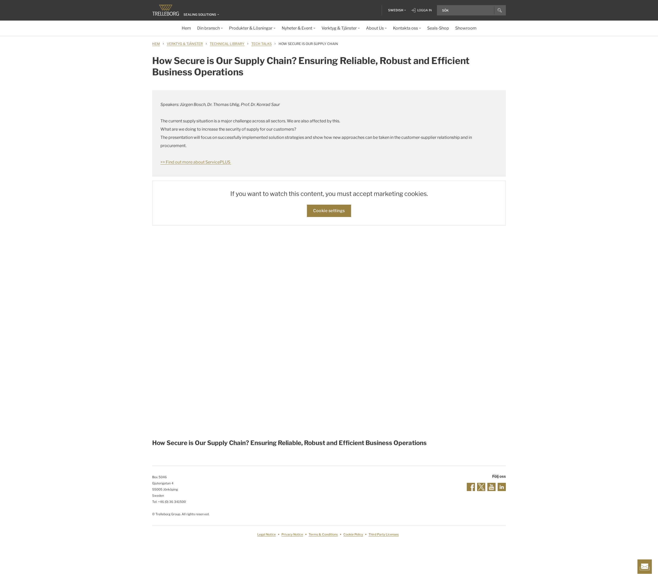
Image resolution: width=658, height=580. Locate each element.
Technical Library (227, 44)
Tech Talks (261, 44)
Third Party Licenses (384, 534)
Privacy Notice (292, 534)
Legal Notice (266, 534)
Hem (156, 44)
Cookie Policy (353, 534)
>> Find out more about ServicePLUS (195, 162)
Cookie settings (329, 210)
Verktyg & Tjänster (185, 44)
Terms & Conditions (323, 534)
